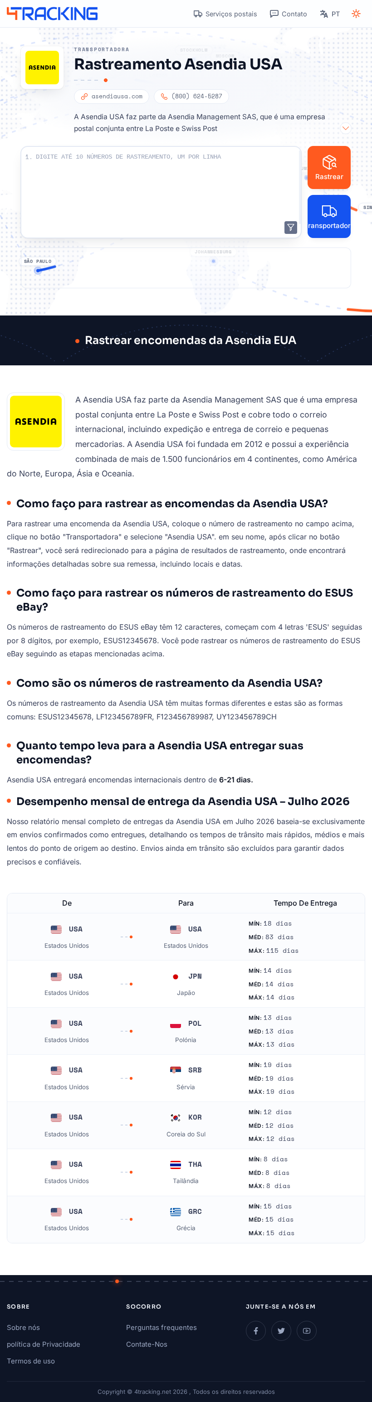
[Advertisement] (186, 267)
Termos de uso (31, 1361)
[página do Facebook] (256, 1331)
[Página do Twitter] (281, 1331)
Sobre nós (23, 1327)
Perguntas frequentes (161, 1327)
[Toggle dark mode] (356, 14)
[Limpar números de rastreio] (290, 227)
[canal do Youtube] (307, 1331)
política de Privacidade (43, 1344)
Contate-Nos (146, 1344)
